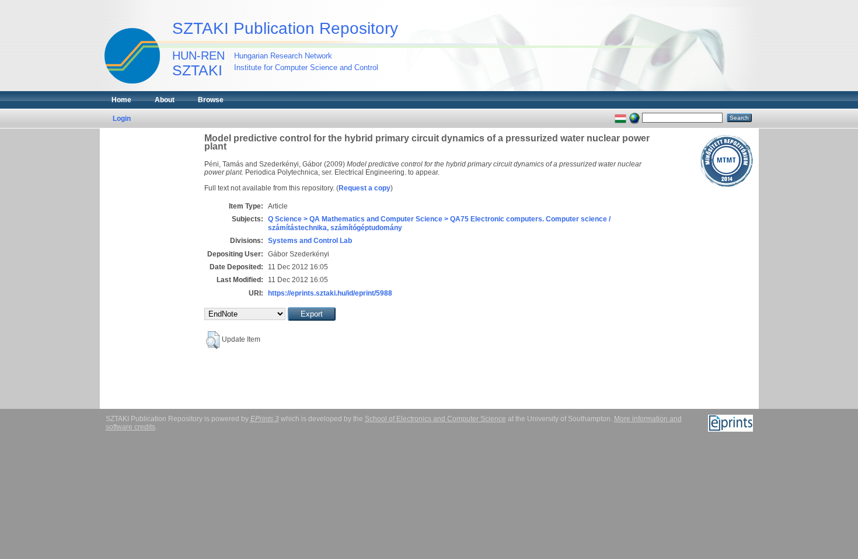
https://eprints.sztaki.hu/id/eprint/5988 (330, 293)
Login (122, 118)
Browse (211, 100)
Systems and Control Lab (310, 241)
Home (121, 100)
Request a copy (364, 188)
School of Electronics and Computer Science (435, 419)
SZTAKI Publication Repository (285, 28)
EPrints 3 (264, 419)
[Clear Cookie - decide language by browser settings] (634, 117)
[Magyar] (620, 117)
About (165, 100)
